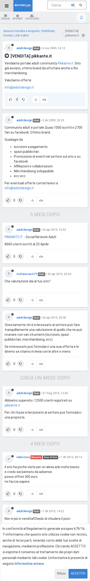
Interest (17, 18)
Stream (5, 18)
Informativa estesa (29, 563)
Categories (32, 18)
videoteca (23, 457)
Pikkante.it (65, 63)
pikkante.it (12, 405)
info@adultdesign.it (19, 87)
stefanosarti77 (26, 274)
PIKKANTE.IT (14, 237)
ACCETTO (78, 573)
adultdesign (24, 48)
